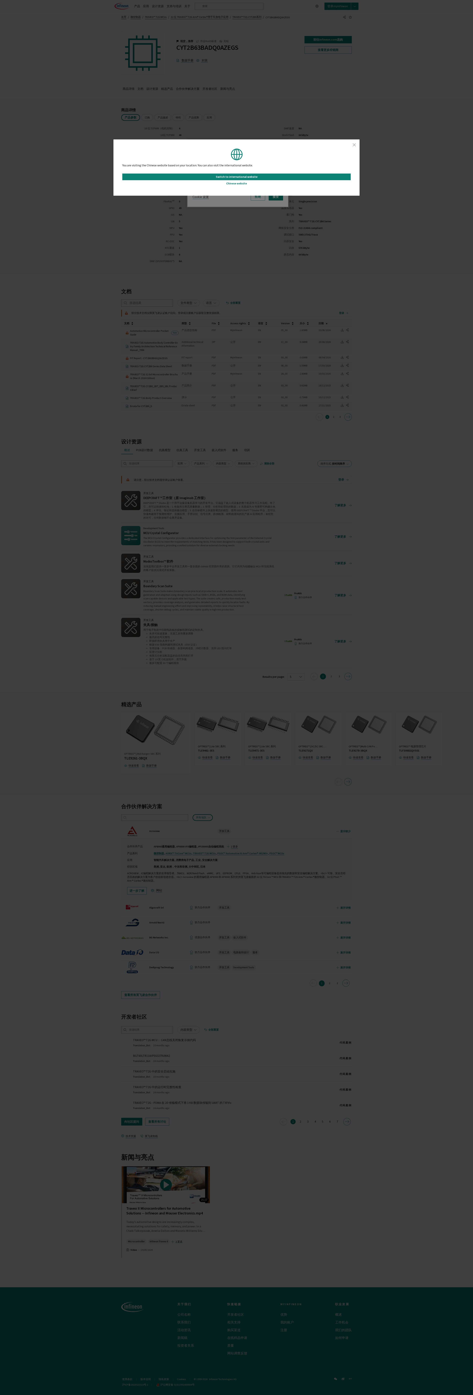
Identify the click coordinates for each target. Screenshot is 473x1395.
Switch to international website (236, 177)
